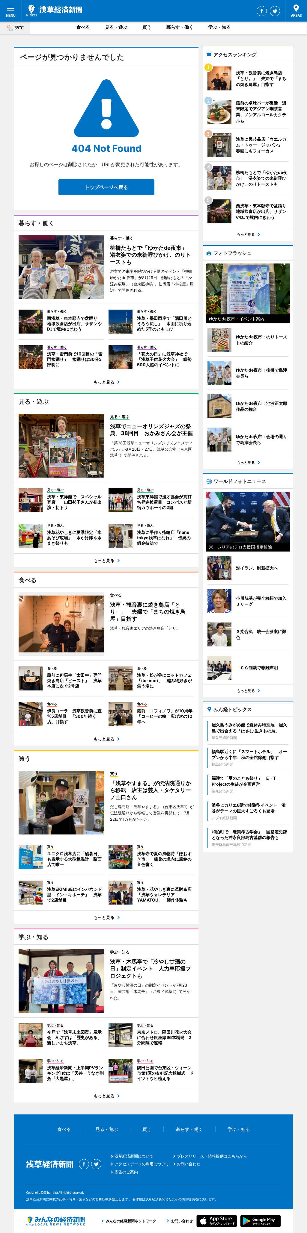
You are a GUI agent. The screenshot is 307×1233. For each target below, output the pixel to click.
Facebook (262, 11)
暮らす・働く (179, 27)
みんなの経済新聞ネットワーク (55, 1221)
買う (146, 27)
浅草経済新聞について (134, 1156)
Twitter (275, 11)
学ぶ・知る (219, 27)
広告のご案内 (126, 1172)
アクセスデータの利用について (142, 1163)
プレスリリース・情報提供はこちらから (212, 1156)
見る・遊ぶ (116, 27)
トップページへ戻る (106, 187)
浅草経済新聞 (54, 10)
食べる (83, 27)
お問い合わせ (188, 1163)
